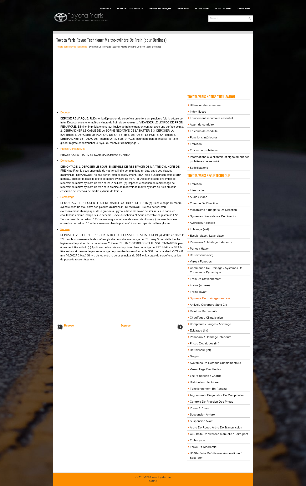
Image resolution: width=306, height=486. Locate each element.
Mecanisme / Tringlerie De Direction (213, 209)
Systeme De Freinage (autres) (210, 298)
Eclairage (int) (199, 330)
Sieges (194, 356)
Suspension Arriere (202, 414)
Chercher (243, 8)
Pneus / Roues (199, 408)
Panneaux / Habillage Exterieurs (211, 242)
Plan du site (223, 8)
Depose (65, 112)
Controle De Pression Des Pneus (211, 401)
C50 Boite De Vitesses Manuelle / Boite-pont (219, 434)
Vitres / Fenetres (201, 261)
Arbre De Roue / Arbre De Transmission (216, 427)
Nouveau (183, 8)
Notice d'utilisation (130, 8)
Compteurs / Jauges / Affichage (210, 324)
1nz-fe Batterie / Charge (205, 375)
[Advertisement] (120, 79)
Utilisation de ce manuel (205, 105)
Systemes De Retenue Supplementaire (215, 362)
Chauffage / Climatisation (206, 317)
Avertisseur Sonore (202, 222)
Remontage (67, 196)
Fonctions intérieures (204, 137)
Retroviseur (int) (200, 350)
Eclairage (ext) (199, 229)
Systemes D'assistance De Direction (213, 216)
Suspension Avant (201, 421)
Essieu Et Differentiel (203, 446)
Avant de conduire (202, 124)
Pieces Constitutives (72, 148)
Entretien (196, 144)
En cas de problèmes (204, 150)
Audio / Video (198, 196)
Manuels (105, 8)
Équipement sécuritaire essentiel (211, 118)
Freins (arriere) (200, 285)
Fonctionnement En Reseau (208, 388)
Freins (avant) (199, 291)
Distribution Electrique (204, 382)
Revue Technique (160, 8)
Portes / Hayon (199, 248)
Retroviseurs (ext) (201, 255)
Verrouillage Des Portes (205, 369)
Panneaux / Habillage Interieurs (210, 337)
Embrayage (197, 440)
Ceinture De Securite (203, 311)
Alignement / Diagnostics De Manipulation (217, 395)
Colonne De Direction (204, 203)
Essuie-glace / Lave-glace (207, 235)
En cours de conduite (204, 131)
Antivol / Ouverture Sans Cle (208, 304)
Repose (65, 229)
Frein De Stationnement (205, 278)
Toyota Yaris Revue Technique (71, 46)
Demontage (67, 160)
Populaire (202, 8)
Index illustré (198, 111)
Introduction (197, 190)
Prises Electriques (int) (204, 343)
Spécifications (199, 167)
